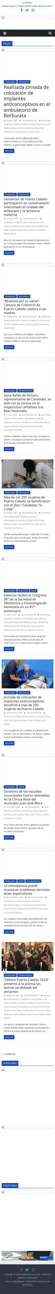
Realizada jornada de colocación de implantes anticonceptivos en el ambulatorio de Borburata (27, 101)
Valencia (23, 630)
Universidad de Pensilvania (36, 908)
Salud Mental (9, 328)
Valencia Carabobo (36, 630)
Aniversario (45, 614)
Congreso (18, 618)
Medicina (29, 128)
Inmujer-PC (18, 222)
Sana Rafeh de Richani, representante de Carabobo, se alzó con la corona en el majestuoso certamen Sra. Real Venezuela (27, 403)
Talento (7, 1018)
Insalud (47, 716)
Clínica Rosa (27, 810)
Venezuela (17, 430)
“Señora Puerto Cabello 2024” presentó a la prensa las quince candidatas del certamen (26, 985)
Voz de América (33, 881)
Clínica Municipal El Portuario (16, 516)
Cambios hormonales (13, 901)
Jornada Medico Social (34, 520)
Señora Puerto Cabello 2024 (38, 1014)
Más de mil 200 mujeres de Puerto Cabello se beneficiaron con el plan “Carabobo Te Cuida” (27, 503)
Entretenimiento (25, 390)
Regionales (23, 590)
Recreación (44, 324)
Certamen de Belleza (22, 422)
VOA (5, 912)
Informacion (24, 82)
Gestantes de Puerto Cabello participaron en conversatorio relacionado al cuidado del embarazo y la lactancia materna (26, 207)
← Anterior (9, 1054)
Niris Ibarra (39, 1010)
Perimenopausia (28, 905)
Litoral (21, 787)
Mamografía (18, 814)
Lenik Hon (20, 128)
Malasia (15, 426)
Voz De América (15, 912)
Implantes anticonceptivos (24, 124)
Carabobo (8, 124)
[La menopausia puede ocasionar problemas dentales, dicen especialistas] (27, 849)
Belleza (40, 418)
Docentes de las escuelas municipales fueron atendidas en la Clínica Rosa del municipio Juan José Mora (27, 797)
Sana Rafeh (29, 426)
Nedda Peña (28, 1010)
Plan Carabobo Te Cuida (28, 524)
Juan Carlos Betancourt (33, 222)
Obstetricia (42, 622)
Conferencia (44, 320)
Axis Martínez (29, 418)
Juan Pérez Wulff (15, 622)
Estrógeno (27, 901)
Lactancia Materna (11, 226)
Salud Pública (16, 528)
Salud (37, 132)
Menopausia (9, 905)
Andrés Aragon (17, 418)
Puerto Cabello (27, 132)
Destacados (10, 82)
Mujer (36, 128)
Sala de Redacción (30, 120)
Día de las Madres (11, 324)
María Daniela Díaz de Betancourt (34, 226)
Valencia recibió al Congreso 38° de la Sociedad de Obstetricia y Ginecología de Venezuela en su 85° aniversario (25, 603)
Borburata (46, 120)
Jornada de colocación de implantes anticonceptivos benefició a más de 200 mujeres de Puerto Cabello (24, 703)
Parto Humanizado (37, 230)
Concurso (40, 1003)
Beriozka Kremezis (11, 999)
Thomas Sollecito (17, 908)
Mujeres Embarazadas (19, 230)
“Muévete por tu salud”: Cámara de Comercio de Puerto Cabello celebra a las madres (25, 307)
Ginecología (28, 618)
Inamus (40, 124)
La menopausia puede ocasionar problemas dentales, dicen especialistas (27, 889)
